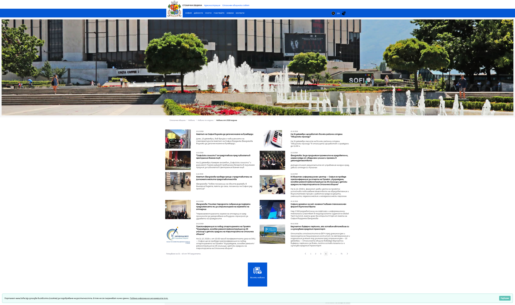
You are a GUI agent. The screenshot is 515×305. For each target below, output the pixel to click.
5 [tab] (481, 107)
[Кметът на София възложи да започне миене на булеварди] (178, 138)
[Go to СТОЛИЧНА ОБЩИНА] (174, 8)
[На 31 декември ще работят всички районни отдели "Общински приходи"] (272, 138)
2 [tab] (473, 107)
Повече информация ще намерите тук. (149, 298)
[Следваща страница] (347, 254)
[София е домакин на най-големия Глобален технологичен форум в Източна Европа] (272, 209)
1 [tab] (470, 107)
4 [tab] (478, 107)
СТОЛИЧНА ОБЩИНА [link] (192, 5)
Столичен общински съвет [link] (235, 5)
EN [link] (338, 13)
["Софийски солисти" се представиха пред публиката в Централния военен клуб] (178, 160)
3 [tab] (475, 107)
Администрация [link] (212, 5)
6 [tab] (483, 107)
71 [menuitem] (342, 254)
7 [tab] (486, 107)
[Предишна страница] (305, 254)
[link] (333, 13)
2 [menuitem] (316, 254)
